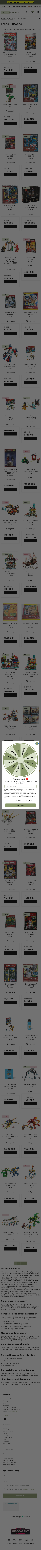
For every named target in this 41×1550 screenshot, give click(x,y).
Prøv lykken (20, 805)
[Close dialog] (37, 743)
